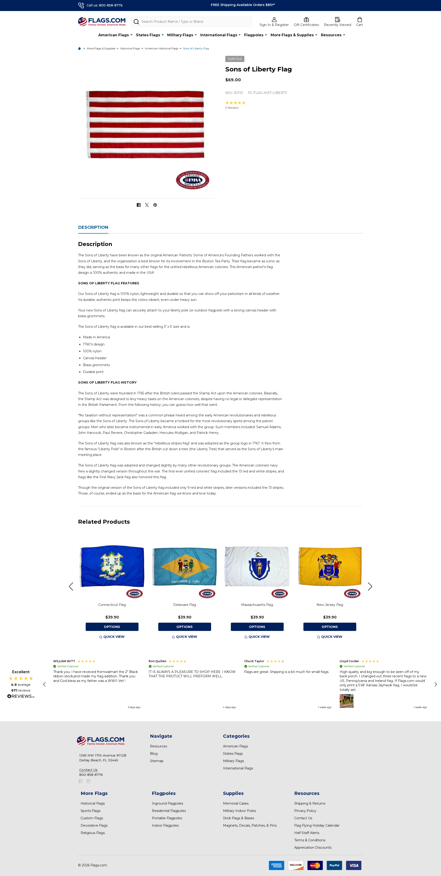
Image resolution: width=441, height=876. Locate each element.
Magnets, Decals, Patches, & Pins (250, 825)
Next (370, 586)
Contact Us (303, 818)
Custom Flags (92, 818)
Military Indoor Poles (239, 811)
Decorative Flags (94, 825)
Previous (71, 586)
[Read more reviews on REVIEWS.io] (21, 697)
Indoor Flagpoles (165, 825)
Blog (154, 754)
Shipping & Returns (309, 803)
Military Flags (180, 35)
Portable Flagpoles (167, 818)
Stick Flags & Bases (238, 818)
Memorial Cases (236, 803)
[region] (240, 685)
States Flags (148, 35)
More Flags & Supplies (292, 35)
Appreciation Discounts (312, 847)
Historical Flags (93, 803)
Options (112, 627)
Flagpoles (253, 35)
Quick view (113, 637)
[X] (146, 205)
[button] (294, 105)
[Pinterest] (155, 205)
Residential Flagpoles (169, 811)
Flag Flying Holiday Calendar (316, 825)
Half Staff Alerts (306, 833)
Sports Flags (90, 811)
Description (93, 227)
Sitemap (157, 761)
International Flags (218, 35)
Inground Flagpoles (167, 803)
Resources (331, 35)
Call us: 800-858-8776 (105, 5)
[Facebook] (138, 205)
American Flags (113, 35)
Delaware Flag (184, 605)
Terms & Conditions (309, 840)
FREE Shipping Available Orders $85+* (243, 5)
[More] (131, 34)
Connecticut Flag (112, 605)
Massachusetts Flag (257, 605)
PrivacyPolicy (305, 811)
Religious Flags (93, 833)
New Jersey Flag (330, 605)
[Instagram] (88, 781)
